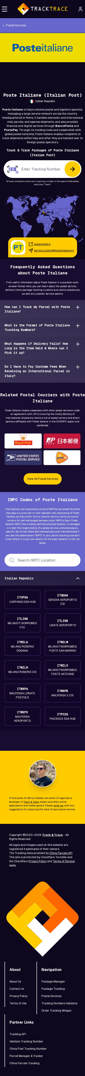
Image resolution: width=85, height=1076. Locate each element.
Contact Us (17, 989)
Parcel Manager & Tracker (26, 1056)
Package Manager (53, 981)
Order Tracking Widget (56, 1010)
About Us (15, 981)
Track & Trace (31, 801)
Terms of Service (64, 861)
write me (58, 805)
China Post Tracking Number (28, 1049)
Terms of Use (18, 1003)
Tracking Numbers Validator (59, 1003)
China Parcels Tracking (24, 1063)
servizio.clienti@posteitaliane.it (54, 250)
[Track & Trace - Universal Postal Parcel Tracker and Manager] (42, 9)
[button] (4, 9)
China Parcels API (60, 853)
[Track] (72, 169)
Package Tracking (53, 989)
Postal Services (51, 996)
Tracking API (18, 1034)
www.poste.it (42, 244)
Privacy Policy (37, 861)
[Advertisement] (42, 72)
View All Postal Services (42, 479)
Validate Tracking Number (26, 1041)
